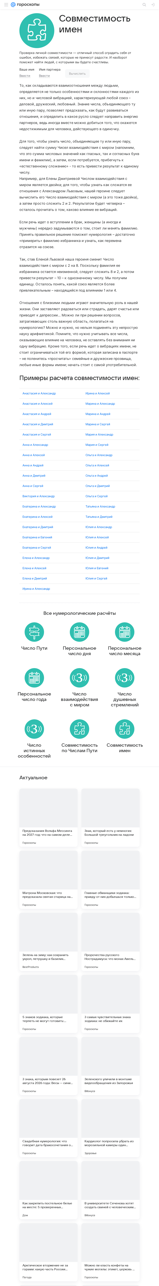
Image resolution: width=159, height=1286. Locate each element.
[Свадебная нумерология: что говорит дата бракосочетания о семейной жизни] (48, 1128)
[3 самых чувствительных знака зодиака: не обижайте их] (110, 1004)
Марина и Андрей (98, 414)
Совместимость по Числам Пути (79, 748)
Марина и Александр (100, 403)
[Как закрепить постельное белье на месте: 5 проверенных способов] (48, 1190)
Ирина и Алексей (98, 393)
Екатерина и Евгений (37, 537)
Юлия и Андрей (96, 547)
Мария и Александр (99, 434)
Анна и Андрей (32, 465)
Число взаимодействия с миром (79, 700)
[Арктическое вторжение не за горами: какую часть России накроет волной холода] (48, 1252)
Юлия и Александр (99, 527)
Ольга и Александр (99, 455)
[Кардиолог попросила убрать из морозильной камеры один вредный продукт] (110, 1128)
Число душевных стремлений (125, 700)
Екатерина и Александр (39, 506)
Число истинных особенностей (34, 751)
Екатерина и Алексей (37, 517)
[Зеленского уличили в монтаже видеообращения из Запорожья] (110, 1066)
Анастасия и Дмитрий (37, 424)
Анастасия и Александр (39, 393)
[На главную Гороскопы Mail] (27, 4)
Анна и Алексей (33, 455)
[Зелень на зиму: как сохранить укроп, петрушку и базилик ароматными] (48, 942)
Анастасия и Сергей (36, 434)
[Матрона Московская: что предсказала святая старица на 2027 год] (48, 880)
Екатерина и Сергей (36, 547)
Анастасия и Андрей (36, 414)
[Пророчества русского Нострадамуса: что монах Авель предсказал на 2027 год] (110, 942)
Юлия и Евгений (97, 568)
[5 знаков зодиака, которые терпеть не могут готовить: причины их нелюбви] (48, 1004)
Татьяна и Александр (100, 506)
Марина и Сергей (98, 424)
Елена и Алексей (34, 568)
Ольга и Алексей (97, 465)
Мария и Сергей (97, 445)
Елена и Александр (36, 558)
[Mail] (13, 4)
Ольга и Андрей (97, 475)
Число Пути (34, 648)
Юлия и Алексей (97, 537)
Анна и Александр (35, 445)
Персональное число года (34, 697)
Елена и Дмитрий (34, 578)
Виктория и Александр (38, 496)
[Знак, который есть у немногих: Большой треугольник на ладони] (110, 818)
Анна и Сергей (32, 486)
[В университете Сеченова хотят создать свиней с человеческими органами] (110, 1190)
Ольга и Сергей (97, 496)
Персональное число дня (79, 651)
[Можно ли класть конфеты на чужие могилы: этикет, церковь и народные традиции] (110, 1252)
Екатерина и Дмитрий (37, 527)
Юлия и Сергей (96, 578)
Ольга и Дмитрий (98, 486)
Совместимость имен (125, 748)
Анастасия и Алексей (37, 403)
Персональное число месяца (124, 651)
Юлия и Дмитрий (97, 558)
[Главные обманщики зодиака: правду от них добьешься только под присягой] (110, 880)
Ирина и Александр (36, 589)
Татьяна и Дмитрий (99, 517)
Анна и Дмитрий (33, 475)
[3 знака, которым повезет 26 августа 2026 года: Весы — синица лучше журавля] (48, 1066)
